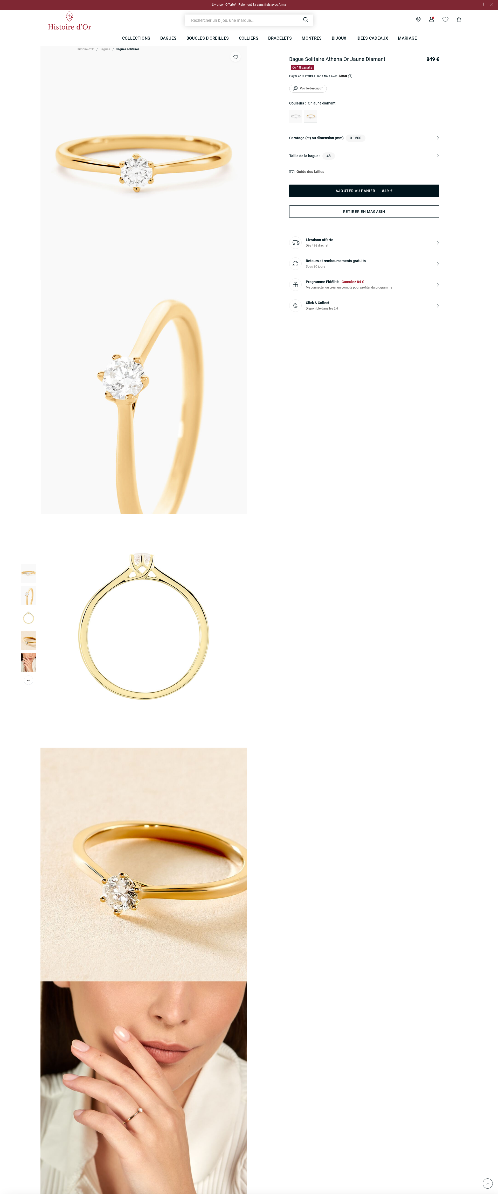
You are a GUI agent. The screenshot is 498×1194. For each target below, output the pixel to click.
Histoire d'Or (85, 49)
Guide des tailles (310, 172)
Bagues (105, 49)
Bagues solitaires (127, 49)
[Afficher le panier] (455, 20)
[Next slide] (28, 680)
